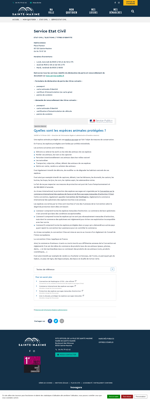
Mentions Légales (61, 383)
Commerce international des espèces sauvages (56, 286)
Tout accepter (113, 396)
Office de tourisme (130, 3)
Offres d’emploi (106, 342)
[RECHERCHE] (133, 11)
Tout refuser (127, 396)
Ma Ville (51, 11)
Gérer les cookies (45, 383)
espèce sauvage (71, 140)
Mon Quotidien (71, 11)
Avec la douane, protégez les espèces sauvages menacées (60, 296)
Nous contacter (68, 355)
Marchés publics (106, 339)
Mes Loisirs (93, 11)
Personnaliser (141, 396)
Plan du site (75, 383)
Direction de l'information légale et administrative (51, 310)
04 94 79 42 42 (64, 349)
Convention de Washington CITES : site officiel (56, 281)
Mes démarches (115, 11)
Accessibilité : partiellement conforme (97, 383)
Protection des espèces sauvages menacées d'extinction (60, 291)
